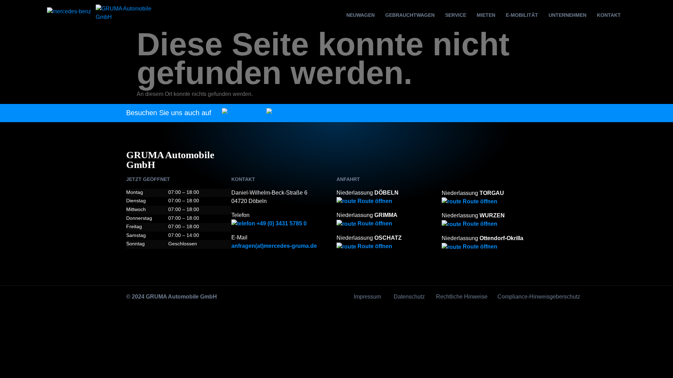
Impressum (367, 297)
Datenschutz (409, 297)
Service (455, 15)
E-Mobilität (522, 15)
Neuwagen (360, 15)
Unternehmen (567, 15)
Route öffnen (374, 201)
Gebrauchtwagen (410, 15)
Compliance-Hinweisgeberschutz (538, 297)
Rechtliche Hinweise (462, 297)
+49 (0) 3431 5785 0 (281, 223)
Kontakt (609, 15)
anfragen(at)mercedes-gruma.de (274, 246)
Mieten (486, 15)
